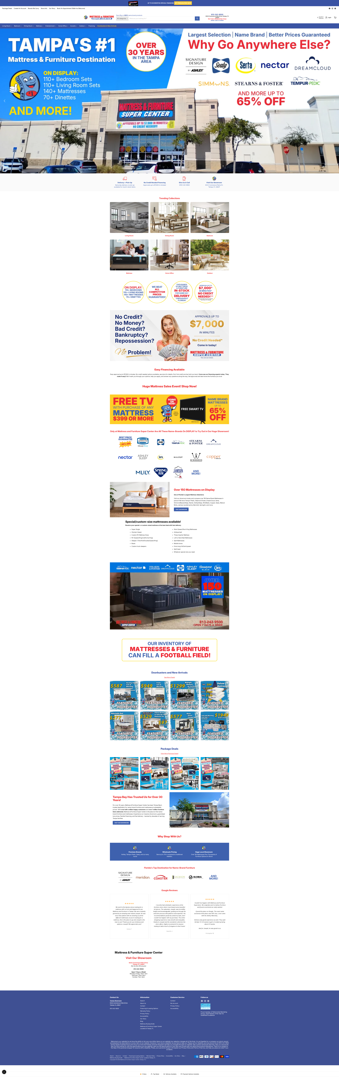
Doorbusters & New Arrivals (106, 26)
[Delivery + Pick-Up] (125, 161)
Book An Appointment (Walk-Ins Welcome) (71, 8)
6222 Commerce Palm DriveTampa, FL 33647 (119, 982)
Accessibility (144, 995)
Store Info (44, 8)
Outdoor (82, 26)
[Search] (197, 18)
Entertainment (50, 26)
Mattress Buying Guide (147, 1003)
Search (142, 979)
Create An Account (20, 8)
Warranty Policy (145, 990)
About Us (143, 982)
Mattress (39, 26)
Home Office (62, 26)
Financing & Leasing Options (149, 987)
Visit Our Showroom (121, 801)
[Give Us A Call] (184, 161)
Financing (91, 26)
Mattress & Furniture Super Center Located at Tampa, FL (139, 1036)
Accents (73, 26)
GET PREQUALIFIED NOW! (183, 3)
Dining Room (28, 26)
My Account (174, 982)
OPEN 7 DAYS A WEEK (217, 20)
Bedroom (17, 26)
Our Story (52, 8)
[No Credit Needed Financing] (155, 161)
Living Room (6, 26)
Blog (141, 1000)
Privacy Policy (144, 992)
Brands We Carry (33, 8)
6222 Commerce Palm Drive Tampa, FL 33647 (217, 16)
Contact (142, 985)
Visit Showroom (181, 488)
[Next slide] (334, 90)
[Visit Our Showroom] (214, 161)
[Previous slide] (5, 90)
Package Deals (7, 8)
